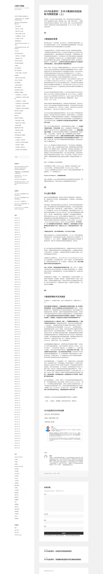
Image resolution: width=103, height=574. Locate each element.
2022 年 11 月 (17, 308)
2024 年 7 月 (17, 265)
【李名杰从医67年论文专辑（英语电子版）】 (22, 48)
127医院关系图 (18, 125)
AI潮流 (16, 461)
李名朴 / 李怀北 (18, 132)
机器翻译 (16, 499)
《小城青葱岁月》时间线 (20, 106)
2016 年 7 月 (17, 445)
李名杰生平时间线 (18, 60)
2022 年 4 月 (17, 322)
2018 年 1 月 (17, 402)
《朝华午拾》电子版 (19, 28)
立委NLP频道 (19, 6)
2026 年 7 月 (17, 220)
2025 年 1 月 (17, 258)
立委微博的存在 (18, 41)
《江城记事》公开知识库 (20, 140)
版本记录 (16, 115)
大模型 (16, 487)
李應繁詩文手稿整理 (19, 92)
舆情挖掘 (16, 511)
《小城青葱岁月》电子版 (20, 36)
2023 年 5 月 (17, 294)
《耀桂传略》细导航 (19, 130)
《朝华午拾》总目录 (49, 422)
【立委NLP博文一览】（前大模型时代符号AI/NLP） (22, 19)
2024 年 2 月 (17, 277)
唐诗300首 (17, 485)
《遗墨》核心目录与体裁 (20, 77)
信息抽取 (16, 483)
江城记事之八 (23, 201)
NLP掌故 (16, 471)
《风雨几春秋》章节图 (19, 120)
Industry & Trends (19, 466)
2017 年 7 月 (17, 417)
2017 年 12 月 (17, 405)
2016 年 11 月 (17, 436)
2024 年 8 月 (17, 263)
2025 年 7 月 (17, 244)
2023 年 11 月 (17, 282)
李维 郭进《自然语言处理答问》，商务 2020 (22, 23)
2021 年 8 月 (17, 339)
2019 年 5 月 (17, 376)
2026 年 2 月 (17, 230)
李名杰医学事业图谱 (19, 63)
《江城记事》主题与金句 (20, 147)
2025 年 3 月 (17, 253)
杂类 (16, 502)
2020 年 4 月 (17, 360)
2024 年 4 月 (17, 272)
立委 (55, 473)
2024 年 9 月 (17, 260)
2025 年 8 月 (17, 241)
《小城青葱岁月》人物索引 (20, 101)
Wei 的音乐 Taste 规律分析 (20, 179)
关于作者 (16, 51)
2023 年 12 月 (17, 279)
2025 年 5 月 (17, 249)
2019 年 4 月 (17, 379)
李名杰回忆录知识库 (19, 53)
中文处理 (16, 480)
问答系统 (16, 513)
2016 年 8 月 (17, 443)
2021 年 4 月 (17, 346)
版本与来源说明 (18, 70)
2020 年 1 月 (17, 367)
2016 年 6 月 (17, 448)
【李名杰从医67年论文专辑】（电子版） (22, 44)
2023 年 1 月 (17, 303)
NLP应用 (16, 468)
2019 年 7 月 (17, 372)
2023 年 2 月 (17, 301)
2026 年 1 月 (17, 232)
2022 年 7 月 (17, 317)
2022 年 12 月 (17, 305)
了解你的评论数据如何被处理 (72, 535)
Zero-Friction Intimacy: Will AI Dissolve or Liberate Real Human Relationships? (22, 168)
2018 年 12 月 (17, 388)
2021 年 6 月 (17, 343)
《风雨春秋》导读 (18, 58)
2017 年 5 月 (17, 421)
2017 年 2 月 (17, 429)
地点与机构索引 (18, 68)
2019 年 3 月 (17, 381)
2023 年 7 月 (17, 291)
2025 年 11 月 (17, 237)
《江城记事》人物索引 (19, 144)
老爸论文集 (17, 509)
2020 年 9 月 (17, 350)
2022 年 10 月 (17, 310)
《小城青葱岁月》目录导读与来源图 (22, 98)
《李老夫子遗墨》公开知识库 (21, 73)
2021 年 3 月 (17, 348)
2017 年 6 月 (17, 419)
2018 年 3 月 (17, 398)
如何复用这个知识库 (19, 90)
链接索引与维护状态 (19, 118)
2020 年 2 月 (17, 365)
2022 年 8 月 (17, 315)
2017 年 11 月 (17, 407)
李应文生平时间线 (18, 80)
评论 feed (17, 532)
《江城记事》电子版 (19, 38)
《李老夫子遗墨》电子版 (20, 33)
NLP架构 (16, 476)
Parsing (16, 478)
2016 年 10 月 (17, 438)
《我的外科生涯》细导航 (20, 123)
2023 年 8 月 (17, 289)
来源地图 (16, 75)
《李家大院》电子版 (19, 31)
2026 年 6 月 (17, 222)
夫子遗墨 (16, 490)
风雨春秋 (16, 518)
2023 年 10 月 (17, 284)
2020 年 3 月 (17, 362)
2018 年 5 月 (17, 393)
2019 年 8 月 (17, 369)
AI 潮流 (16, 459)
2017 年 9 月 (17, 412)
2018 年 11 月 (17, 391)
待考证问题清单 (18, 113)
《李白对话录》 (18, 26)
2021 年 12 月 (17, 331)
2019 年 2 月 (17, 384)
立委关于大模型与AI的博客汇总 (21, 16)
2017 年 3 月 (17, 426)
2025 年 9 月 (17, 239)
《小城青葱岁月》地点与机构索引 (22, 103)
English (16, 464)
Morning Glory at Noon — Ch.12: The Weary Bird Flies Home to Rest (22, 183)
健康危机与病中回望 (19, 127)
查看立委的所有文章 (67, 464)
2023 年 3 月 (17, 298)
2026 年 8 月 (17, 218)
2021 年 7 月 (17, 341)
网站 (45, 526)
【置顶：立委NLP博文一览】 (51, 418)
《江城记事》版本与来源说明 (21, 149)
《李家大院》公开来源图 (20, 56)
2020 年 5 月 (17, 357)
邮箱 (45, 520)
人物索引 (16, 65)
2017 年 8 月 (17, 414)
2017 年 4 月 (17, 424)
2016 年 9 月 (17, 440)
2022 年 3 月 (17, 324)
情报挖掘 (16, 492)
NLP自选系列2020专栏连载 (54, 410)
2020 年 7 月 (17, 353)
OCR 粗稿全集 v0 (18, 137)
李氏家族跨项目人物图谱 (20, 135)
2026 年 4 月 (17, 227)
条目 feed (17, 530)
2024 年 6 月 (17, 267)
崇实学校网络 (17, 82)
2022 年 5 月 (17, 320)
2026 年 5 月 (17, 225)
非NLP (16, 516)
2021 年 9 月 (17, 336)
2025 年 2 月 (17, 256)
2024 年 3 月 (17, 275)
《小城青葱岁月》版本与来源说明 (22, 108)
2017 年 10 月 (17, 410)
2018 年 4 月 (17, 395)
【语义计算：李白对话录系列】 (52, 414)
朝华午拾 (16, 495)
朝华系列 (16, 497)
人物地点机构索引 (18, 85)
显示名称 (46, 514)
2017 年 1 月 (17, 431)
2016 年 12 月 (17, 433)
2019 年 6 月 (17, 374)
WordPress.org (18, 535)
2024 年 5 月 (17, 270)
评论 (45, 494)
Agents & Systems (19, 457)
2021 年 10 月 (17, 334)
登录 (16, 527)
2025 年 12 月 (17, 234)
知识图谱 (16, 504)
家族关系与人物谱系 (19, 110)
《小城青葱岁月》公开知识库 (21, 94)
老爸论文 (16, 506)
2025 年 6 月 (17, 246)
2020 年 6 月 (17, 355)
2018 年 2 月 (17, 400)
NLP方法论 (17, 473)
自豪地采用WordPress (49, 571)
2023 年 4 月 (17, 296)
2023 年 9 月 (17, 286)
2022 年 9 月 (17, 312)
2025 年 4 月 (17, 251)
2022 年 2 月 (17, 327)
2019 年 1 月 (17, 386)
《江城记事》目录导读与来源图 (21, 142)
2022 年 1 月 (17, 329)
